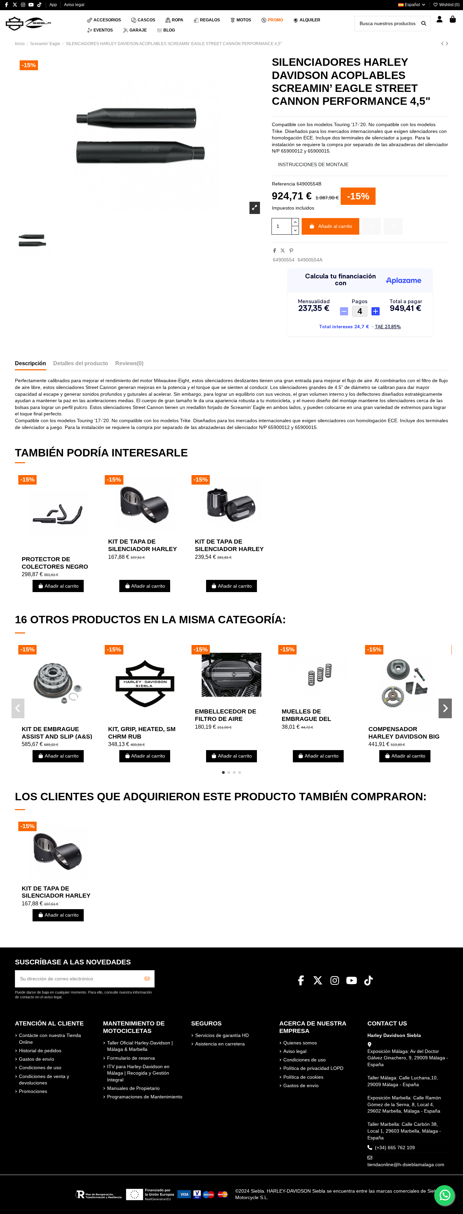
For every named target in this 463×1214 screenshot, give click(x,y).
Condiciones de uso (40, 1067)
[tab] (129, 365)
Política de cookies (303, 1077)
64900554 (284, 259)
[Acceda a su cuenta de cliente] (440, 20)
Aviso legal (74, 4)
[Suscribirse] (147, 979)
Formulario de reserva (131, 1058)
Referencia (283, 184)
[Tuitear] (282, 250)
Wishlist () (449, 4)
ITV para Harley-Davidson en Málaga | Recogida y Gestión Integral (138, 1073)
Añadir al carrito (335, 226)
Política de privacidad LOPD (313, 1068)
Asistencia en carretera (220, 1043)
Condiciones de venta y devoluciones (44, 1080)
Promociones (33, 1091)
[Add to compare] (393, 226)
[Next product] (446, 43)
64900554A (310, 259)
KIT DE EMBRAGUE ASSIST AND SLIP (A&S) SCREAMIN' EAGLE (57, 736)
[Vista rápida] (67, 550)
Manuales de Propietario (133, 1088)
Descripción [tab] (30, 363)
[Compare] (57, 550)
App (53, 4)
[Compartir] (274, 250)
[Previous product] (443, 43)
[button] (223, 772)
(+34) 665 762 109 (395, 1147)
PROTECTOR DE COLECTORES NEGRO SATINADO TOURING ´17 (58, 566)
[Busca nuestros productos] (424, 23)
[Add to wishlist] (371, 226)
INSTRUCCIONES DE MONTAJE (313, 164)
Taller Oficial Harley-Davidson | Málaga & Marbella (140, 1046)
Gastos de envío (36, 1059)
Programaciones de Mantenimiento (144, 1096)
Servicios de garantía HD (222, 1035)
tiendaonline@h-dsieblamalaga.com (405, 1164)
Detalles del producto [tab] (80, 363)
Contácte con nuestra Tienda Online (50, 1039)
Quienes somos (300, 1042)
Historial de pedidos (40, 1050)
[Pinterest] (291, 250)
